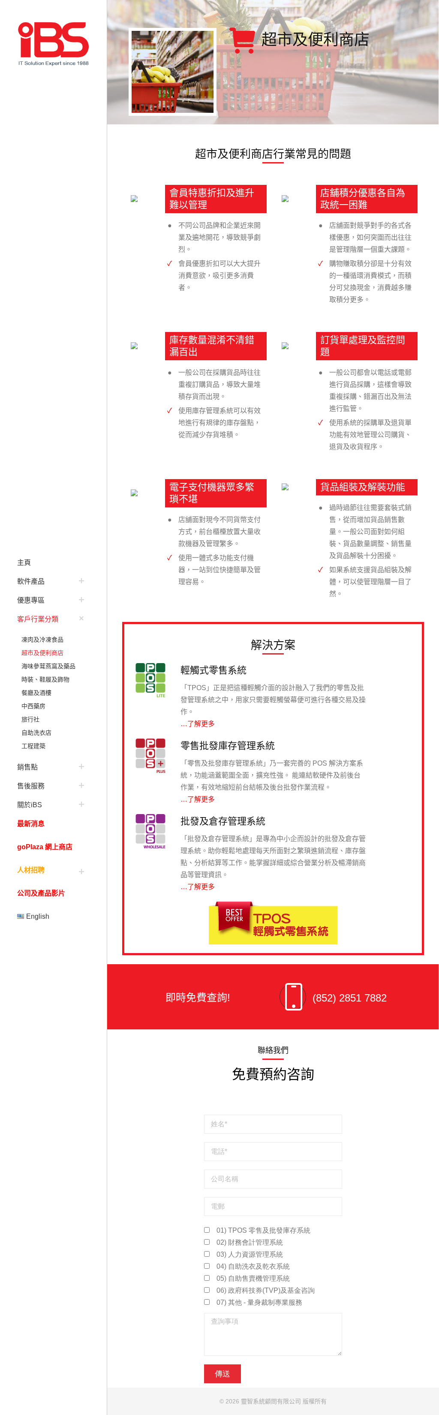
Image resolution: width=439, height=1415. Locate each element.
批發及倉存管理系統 (222, 821)
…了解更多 (197, 723)
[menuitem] (53, 562)
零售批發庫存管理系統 (227, 745)
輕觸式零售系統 (213, 670)
